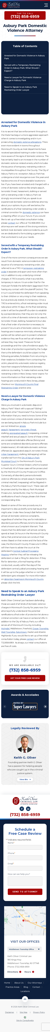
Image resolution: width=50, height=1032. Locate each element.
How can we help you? (19, 874)
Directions (12, 972)
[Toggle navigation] (46, 5)
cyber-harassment (9, 454)
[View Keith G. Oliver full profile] (25, 736)
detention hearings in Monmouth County (23, 579)
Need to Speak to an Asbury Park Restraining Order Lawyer (20, 88)
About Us (18, 983)
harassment (14, 430)
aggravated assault (18, 433)
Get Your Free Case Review (25, 678)
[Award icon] (25, 700)
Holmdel (5, 628)
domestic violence (31, 212)
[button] (45, 706)
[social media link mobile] (22, 809)
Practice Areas (12, 987)
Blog (26, 987)
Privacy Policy (39, 1012)
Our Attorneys (35, 983)
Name (11, 843)
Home (7, 983)
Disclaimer (9, 1012)
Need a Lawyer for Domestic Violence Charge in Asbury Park (22, 79)
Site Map (23, 1012)
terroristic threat (28, 430)
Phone (11, 853)
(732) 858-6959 (25, 670)
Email (11, 864)
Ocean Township (40, 628)
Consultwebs (28, 1020)
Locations (25, 991)
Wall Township (8, 632)
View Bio (24, 779)
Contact (36, 987)
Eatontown (21, 632)
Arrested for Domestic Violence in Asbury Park (24, 57)
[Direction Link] (25, 907)
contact (11, 223)
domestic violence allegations (27, 142)
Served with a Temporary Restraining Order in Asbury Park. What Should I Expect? (22, 68)
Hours (28, 972)
